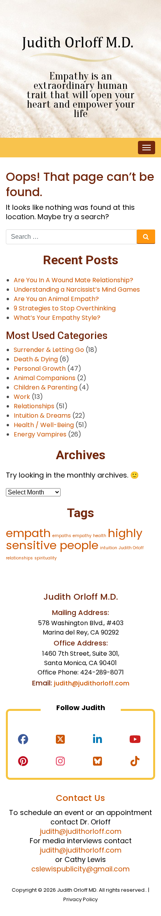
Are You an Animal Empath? (56, 298)
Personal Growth (40, 368)
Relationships (34, 406)
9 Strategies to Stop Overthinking (65, 308)
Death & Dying (36, 359)
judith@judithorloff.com (91, 683)
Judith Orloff (131, 548)
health (99, 536)
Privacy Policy (80, 899)
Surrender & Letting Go (49, 349)
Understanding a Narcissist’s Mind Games (77, 289)
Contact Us (80, 798)
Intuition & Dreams (42, 415)
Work (22, 396)
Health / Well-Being (44, 424)
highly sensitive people (74, 539)
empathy (82, 536)
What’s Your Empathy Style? (57, 317)
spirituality (45, 558)
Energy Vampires (40, 434)
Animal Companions (44, 377)
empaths (61, 536)
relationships (19, 558)
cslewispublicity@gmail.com (80, 869)
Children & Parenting (45, 387)
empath (28, 533)
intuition (108, 548)
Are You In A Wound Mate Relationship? (73, 280)
